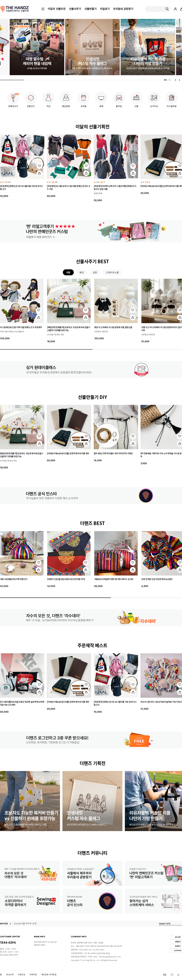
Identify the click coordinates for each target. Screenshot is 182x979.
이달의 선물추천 (57, 9)
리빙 (68, 272)
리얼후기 (105, 9)
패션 (81, 272)
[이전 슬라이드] (175, 80)
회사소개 (10, 974)
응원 (95, 272)
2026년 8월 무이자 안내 (25, 923)
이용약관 (33, 974)
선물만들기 (90, 9)
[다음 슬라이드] (180, 80)
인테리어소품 (112, 272)
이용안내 (21, 974)
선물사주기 (75, 9)
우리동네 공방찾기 (123, 9)
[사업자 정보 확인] (103, 953)
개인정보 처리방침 (48, 974)
